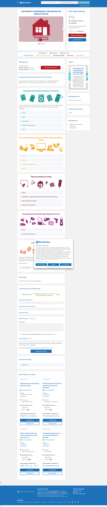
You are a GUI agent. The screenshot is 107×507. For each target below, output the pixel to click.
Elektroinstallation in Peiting (29, 201)
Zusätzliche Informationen (28, 125)
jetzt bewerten (80, 31)
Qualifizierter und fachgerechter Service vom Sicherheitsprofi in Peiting (39, 196)
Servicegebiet (25, 121)
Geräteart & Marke (23, 312)
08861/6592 (73, 23)
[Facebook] (76, 502)
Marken (24, 117)
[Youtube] (73, 502)
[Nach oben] (0, 506)
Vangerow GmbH (54, 491)
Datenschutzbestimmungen (33, 334)
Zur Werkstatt (29, 420)
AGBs (64, 502)
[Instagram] (79, 502)
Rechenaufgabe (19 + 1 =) (25, 338)
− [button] (70, 68)
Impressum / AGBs (64, 53)
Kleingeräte (70, 55)
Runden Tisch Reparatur (52, 492)
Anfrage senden (30, 423)
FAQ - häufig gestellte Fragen (79, 493)
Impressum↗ (44, 502)
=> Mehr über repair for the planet (44, 295)
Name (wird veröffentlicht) (25, 300)
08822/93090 (25, 407)
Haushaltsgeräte (28, 55)
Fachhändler (79, 55)
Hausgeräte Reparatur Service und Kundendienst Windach (52, 435)
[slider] (72, 31)
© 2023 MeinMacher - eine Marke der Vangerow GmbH (28, 502)
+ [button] (70, 66)
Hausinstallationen (58, 55)
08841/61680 (47, 407)
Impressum (25, 365)
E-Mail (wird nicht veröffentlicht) (27, 306)
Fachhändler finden (77, 491)
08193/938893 (48, 457)
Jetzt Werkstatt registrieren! (85, 5)
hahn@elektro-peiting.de (77, 21)
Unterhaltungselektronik (43, 55)
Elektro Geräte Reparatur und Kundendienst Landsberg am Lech (28, 435)
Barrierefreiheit (52, 502)
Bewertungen (53, 53)
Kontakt (68, 502)
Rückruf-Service (77, 39)
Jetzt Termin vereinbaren (51, 67)
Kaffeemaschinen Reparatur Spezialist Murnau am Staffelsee (52, 386)
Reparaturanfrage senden (77, 35)
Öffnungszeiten (42, 53)
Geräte (23, 113)
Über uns (75, 492)
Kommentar (22, 322)
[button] (37, 43)
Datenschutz (59, 502)
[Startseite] (25, 2)
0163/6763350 (25, 457)
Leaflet (87, 89)
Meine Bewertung (23, 318)
